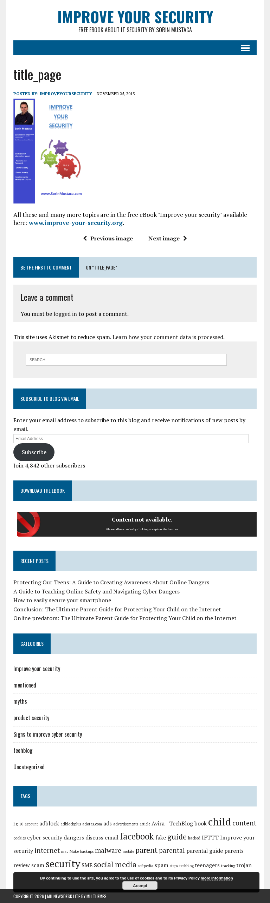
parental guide (204, 851)
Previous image (111, 238)
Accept (140, 885)
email (111, 837)
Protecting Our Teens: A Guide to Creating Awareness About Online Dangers (111, 582)
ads (107, 823)
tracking (228, 865)
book (200, 823)
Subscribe (34, 452)
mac (64, 851)
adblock (49, 823)
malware (108, 850)
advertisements (125, 824)
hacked (194, 838)
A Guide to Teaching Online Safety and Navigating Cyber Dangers (96, 591)
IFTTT (210, 837)
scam (37, 865)
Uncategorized (29, 767)
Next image (164, 238)
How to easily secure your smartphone (62, 600)
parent (146, 850)
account (31, 824)
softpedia (145, 865)
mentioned (24, 685)
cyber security (44, 837)
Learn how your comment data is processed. (168, 337)
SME (87, 865)
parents (234, 851)
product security (31, 717)
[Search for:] (126, 359)
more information (217, 878)
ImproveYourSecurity (66, 93)
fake (160, 837)
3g (15, 824)
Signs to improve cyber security (47, 734)
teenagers (207, 865)
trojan (244, 865)
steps (174, 865)
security (63, 863)
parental (172, 850)
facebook (137, 836)
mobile (128, 851)
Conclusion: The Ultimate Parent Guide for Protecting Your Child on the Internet (117, 609)
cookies (19, 838)
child (219, 821)
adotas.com (92, 824)
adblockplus (70, 824)
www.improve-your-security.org (76, 223)
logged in (65, 314)
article (145, 824)
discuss (94, 837)
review (21, 865)
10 (21, 824)
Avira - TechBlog (172, 823)
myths (20, 701)
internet (47, 850)
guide (177, 836)
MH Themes (96, 896)
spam (161, 865)
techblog (22, 750)
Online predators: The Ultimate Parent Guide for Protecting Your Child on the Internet (125, 618)
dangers (74, 837)
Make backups (82, 851)
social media (115, 864)
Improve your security (36, 668)
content (244, 823)
